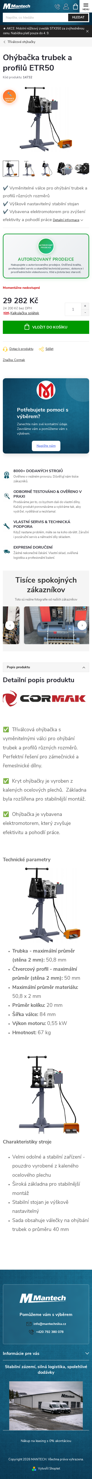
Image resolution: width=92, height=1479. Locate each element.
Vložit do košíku (49, 327)
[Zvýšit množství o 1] (85, 306)
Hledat (78, 17)
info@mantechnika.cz (49, 1324)
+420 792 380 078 (49, 1332)
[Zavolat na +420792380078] (57, 7)
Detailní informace (66, 220)
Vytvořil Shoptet (49, 1468)
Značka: (14, 360)
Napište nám (46, 446)
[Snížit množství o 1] (85, 312)
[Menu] (85, 6)
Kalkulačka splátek (24, 313)
